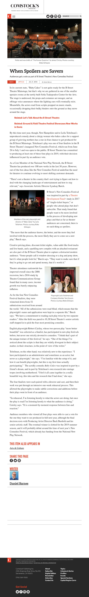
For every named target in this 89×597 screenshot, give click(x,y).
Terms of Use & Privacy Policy (24, 562)
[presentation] (9, 16)
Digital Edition (50, 573)
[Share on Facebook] (11, 460)
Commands (1, 595)
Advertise (49, 578)
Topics (62, 569)
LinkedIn (59, 16)
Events (63, 576)
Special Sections (66, 578)
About (47, 569)
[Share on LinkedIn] (19, 460)
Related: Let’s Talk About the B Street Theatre (36, 117)
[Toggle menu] (13, 16)
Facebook (51, 16)
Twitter (48, 16)
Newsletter (49, 576)
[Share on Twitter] (15, 460)
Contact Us (49, 580)
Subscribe (49, 571)
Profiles (63, 573)
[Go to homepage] (25, 7)
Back (12, 82)
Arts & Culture (17, 448)
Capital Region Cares (68, 580)
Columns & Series (67, 571)
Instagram (55, 16)
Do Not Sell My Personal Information (45, 562)
